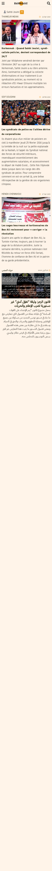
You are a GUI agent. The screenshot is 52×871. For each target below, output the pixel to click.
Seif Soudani (8, 97)
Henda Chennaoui (11, 194)
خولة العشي (7, 270)
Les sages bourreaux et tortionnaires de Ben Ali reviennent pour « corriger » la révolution (25, 229)
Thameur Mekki (10, 17)
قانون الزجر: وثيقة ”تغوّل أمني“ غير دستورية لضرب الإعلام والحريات (30, 303)
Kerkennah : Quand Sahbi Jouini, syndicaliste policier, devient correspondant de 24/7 (26, 52)
